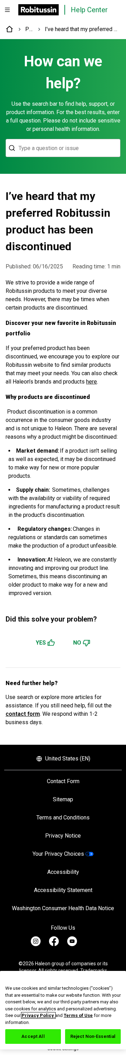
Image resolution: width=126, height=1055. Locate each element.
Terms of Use (78, 1015)
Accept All (32, 1036)
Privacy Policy (38, 1015)
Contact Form (63, 781)
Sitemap (63, 799)
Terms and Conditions (63, 817)
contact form (23, 714)
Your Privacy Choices (58, 853)
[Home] (10, 29)
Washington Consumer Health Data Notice (63, 908)
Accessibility (63, 872)
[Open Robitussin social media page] (36, 941)
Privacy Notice (63, 835)
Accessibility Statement (63, 890)
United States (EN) (67, 758)
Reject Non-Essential (93, 1036)
